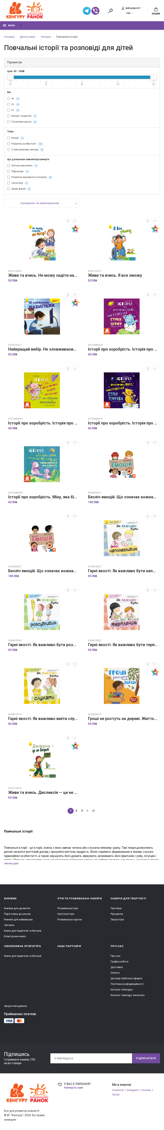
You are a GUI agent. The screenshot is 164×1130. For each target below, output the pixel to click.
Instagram (132, 1090)
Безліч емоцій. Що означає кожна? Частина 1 (123, 497)
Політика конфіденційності (127, 983)
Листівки (116, 908)
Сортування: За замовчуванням (39, 203)
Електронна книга (15, 936)
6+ (14, 110)
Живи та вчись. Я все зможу (115, 275)
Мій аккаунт (132, 8)
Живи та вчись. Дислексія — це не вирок (43, 792)
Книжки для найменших (18, 919)
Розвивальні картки (69, 919)
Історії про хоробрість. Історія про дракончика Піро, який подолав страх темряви (123, 423)
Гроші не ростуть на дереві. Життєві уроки (123, 718)
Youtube (146, 1090)
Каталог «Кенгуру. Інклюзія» (128, 995)
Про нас (115, 955)
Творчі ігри (117, 919)
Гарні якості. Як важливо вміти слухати (43, 718)
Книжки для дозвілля (17, 908)
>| (93, 810)
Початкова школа (23, 121)
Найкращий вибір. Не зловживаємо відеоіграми (43, 349)
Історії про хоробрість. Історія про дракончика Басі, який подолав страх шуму (123, 349)
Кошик (156, 13)
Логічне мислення (24, 165)
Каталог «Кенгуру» (122, 989)
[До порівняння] (68, 221)
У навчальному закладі (27, 149)
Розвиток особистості (26, 143)
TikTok (116, 1094)
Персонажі (19, 171)
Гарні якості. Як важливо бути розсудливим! (43, 644)
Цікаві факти (20, 188)
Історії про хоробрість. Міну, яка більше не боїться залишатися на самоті (43, 497)
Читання (9, 925)
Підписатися (146, 1058)
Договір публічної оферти (126, 978)
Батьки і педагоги (23, 116)
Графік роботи (119, 961)
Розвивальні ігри (67, 908)
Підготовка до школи (17, 913)
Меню (11, 25)
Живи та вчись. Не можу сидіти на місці (43, 275)
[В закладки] (75, 221)
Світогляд (19, 183)
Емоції (17, 138)
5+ (14, 104)
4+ (14, 98)
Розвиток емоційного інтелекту (31, 177)
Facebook (118, 1090)
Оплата (115, 972)
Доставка (117, 967)
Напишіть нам (73, 1087)
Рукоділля (117, 913)
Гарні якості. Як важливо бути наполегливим (123, 571)
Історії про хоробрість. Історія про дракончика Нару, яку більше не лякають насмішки (43, 423)
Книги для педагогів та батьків (22, 930)
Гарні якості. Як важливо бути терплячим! (123, 644)
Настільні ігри (65, 913)
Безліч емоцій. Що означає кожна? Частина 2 (43, 571)
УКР (128, 13)
